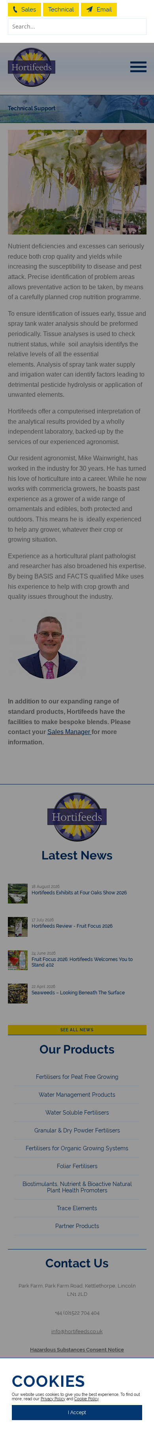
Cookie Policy (86, 1399)
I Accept (77, 1412)
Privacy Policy (53, 1399)
